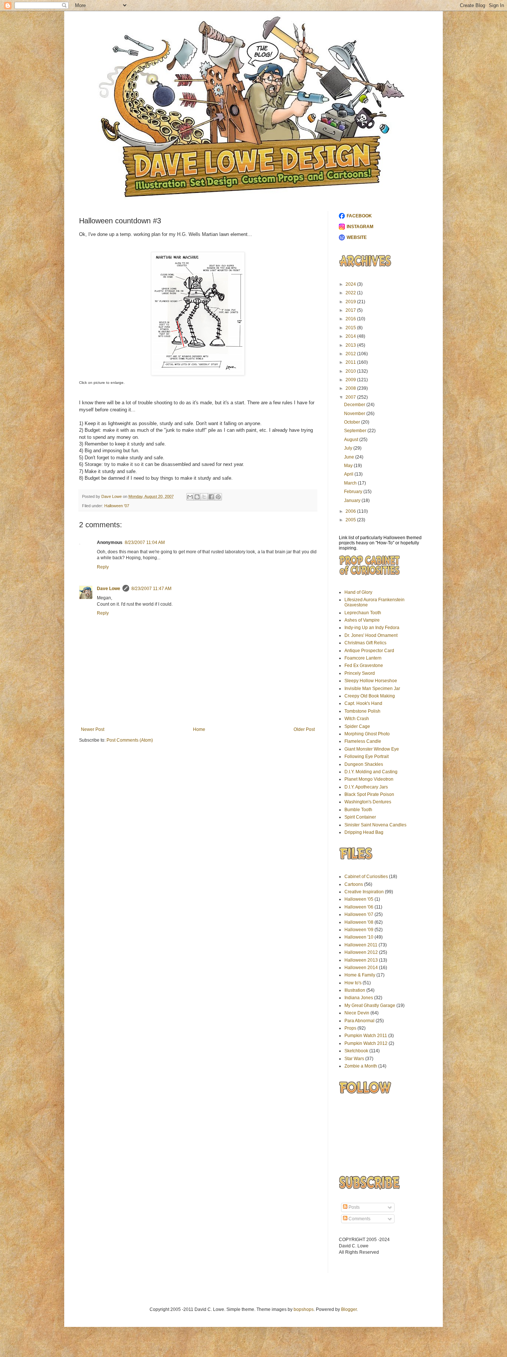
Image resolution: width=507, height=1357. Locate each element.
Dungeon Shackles (363, 764)
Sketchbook (356, 1050)
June (349, 457)
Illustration (354, 990)
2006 (351, 511)
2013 (351, 345)
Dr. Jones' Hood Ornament (371, 635)
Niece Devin (356, 1013)
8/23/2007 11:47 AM (151, 588)
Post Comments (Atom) (130, 740)
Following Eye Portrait (366, 756)
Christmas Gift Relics (365, 642)
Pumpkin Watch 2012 (365, 1043)
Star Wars (354, 1058)
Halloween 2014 (361, 967)
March (351, 483)
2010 (351, 371)
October (352, 422)
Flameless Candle (362, 741)
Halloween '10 (358, 937)
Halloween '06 (358, 907)
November (355, 413)
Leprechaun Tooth (362, 612)
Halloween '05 (358, 899)
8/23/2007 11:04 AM (145, 542)
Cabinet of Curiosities (366, 876)
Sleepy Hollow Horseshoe (370, 680)
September (355, 430)
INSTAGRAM (360, 226)
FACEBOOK (359, 215)
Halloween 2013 (361, 960)
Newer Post (92, 729)
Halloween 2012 (361, 952)
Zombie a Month (360, 1066)
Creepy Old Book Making (369, 696)
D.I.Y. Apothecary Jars (366, 787)
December (355, 404)
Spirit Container (360, 817)
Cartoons (353, 884)
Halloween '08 (358, 922)
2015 (351, 327)
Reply (103, 567)
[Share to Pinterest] (218, 497)
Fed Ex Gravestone (363, 665)
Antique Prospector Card (369, 650)
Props (350, 1028)
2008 (351, 388)
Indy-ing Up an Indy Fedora (371, 627)
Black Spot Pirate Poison (369, 794)
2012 (351, 353)
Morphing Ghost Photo (367, 733)
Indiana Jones (358, 997)
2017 (351, 310)
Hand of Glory (358, 592)
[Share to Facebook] (211, 497)
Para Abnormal (359, 1020)
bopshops (304, 1309)
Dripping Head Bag (363, 832)
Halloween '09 (358, 929)
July (348, 448)
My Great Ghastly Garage (369, 1005)
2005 (351, 519)
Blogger (349, 1309)
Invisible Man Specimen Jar (372, 688)
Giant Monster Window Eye (371, 749)
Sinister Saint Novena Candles (375, 825)
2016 (351, 318)
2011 (351, 362)
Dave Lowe (108, 588)
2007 (351, 397)
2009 (351, 379)
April (349, 474)
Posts (353, 1207)
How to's (353, 982)
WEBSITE (357, 237)
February (353, 491)
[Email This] (190, 497)
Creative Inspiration (364, 891)
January (353, 500)
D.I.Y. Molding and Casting (371, 771)
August (351, 439)
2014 (351, 336)
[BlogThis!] (197, 497)
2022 (351, 292)
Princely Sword (359, 673)
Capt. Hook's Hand (363, 703)
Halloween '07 (116, 505)
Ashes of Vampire (362, 620)
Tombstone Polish (362, 711)
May (349, 465)
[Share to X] (204, 497)
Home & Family (359, 975)
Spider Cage (357, 726)
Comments (358, 1218)
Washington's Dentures (367, 801)
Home (199, 729)
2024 (351, 284)
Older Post (304, 729)
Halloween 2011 (360, 945)
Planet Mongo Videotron (368, 779)
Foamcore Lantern (363, 658)
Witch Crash (356, 718)
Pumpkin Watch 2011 (365, 1035)
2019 (351, 301)
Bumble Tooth (358, 809)
